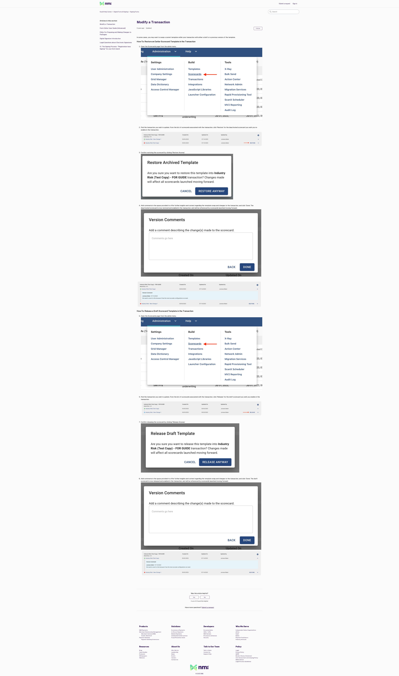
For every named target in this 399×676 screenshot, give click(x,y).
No (205, 597)
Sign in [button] (295, 3)
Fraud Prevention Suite (178, 637)
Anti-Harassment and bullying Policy (247, 658)
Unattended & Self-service (179, 635)
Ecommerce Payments (178, 630)
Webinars (142, 658)
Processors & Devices (210, 635)
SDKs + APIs (207, 632)
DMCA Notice (240, 659)
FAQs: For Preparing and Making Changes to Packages (115, 33)
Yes (194, 597)
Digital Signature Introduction (110, 38)
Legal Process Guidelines (243, 661)
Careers (173, 658)
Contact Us (174, 659)
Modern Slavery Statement (244, 656)
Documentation (208, 630)
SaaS (237, 634)
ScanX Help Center (106, 12)
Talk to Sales (207, 650)
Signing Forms (134, 12)
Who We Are (175, 650)
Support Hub (207, 654)
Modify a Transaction (107, 24)
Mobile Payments (176, 634)
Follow (258, 28)
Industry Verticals (241, 639)
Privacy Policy (240, 652)
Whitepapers (143, 656)
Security (206, 637)
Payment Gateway (144, 637)
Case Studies (143, 652)
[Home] (106, 4)
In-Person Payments (177, 632)
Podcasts (142, 654)
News (173, 654)
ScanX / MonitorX (146, 635)
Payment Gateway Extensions (150, 639)
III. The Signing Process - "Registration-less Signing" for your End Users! (115, 48)
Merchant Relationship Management (150, 632)
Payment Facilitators (242, 637)
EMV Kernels (207, 634)
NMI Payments (143, 630)
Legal (237, 650)
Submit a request (284, 3)
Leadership (174, 652)
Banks (237, 635)
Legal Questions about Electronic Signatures (116, 42)
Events (173, 656)
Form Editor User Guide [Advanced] (112, 28)
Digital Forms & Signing (121, 12)
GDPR (237, 654)
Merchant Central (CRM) (148, 634)
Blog (140, 650)
